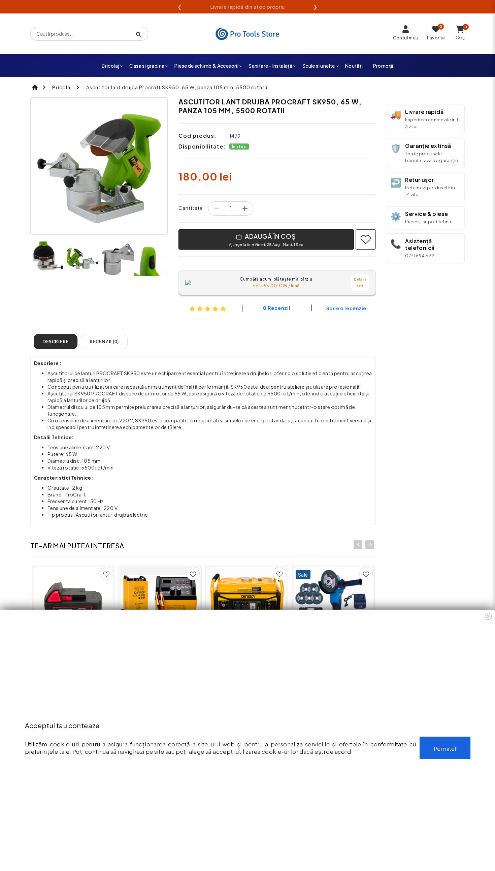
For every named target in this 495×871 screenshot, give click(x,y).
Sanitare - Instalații (270, 66)
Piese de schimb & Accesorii (206, 66)
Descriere (55, 341)
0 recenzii (277, 308)
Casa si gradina (146, 66)
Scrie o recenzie (346, 308)
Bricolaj (110, 66)
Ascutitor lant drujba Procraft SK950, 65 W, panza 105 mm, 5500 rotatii (176, 87)
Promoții (383, 66)
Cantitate (190, 208)
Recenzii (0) (104, 341)
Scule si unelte (318, 66)
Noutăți (354, 66)
